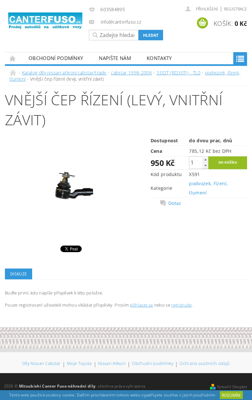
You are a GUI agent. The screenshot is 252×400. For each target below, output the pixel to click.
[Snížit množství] (205, 165)
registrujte (181, 305)
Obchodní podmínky (56, 58)
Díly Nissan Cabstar (41, 363)
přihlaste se (141, 305)
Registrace (235, 9)
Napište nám (115, 58)
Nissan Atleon (112, 363)
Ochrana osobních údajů (204, 363)
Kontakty (159, 58)
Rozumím (231, 395)
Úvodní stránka (13, 58)
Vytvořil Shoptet (232, 387)
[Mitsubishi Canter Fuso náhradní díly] (45, 21)
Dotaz (174, 203)
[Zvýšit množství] (205, 159)
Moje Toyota (79, 363)
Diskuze (18, 274)
